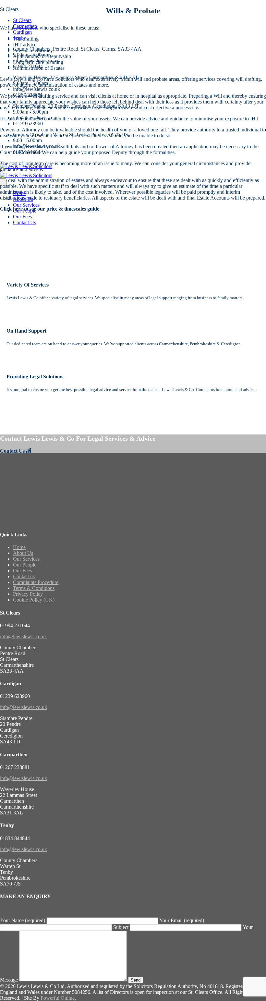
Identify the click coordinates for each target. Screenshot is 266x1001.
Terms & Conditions (33, 588)
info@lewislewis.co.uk (23, 636)
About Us (23, 199)
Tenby (19, 38)
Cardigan (22, 32)
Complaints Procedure (35, 582)
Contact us (24, 576)
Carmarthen (25, 26)
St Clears (22, 20)
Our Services (26, 205)
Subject (121, 927)
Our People (24, 211)
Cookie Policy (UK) (33, 600)
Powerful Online (58, 998)
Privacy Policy (28, 594)
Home (19, 193)
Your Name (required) (23, 920)
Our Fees (22, 216)
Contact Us (24, 222)
